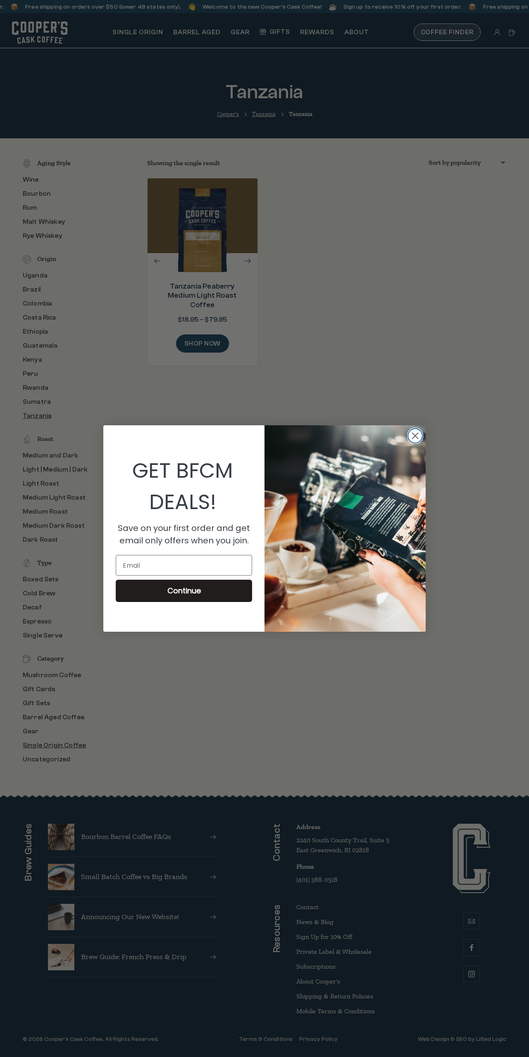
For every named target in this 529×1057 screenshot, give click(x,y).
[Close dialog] (415, 436)
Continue (184, 590)
